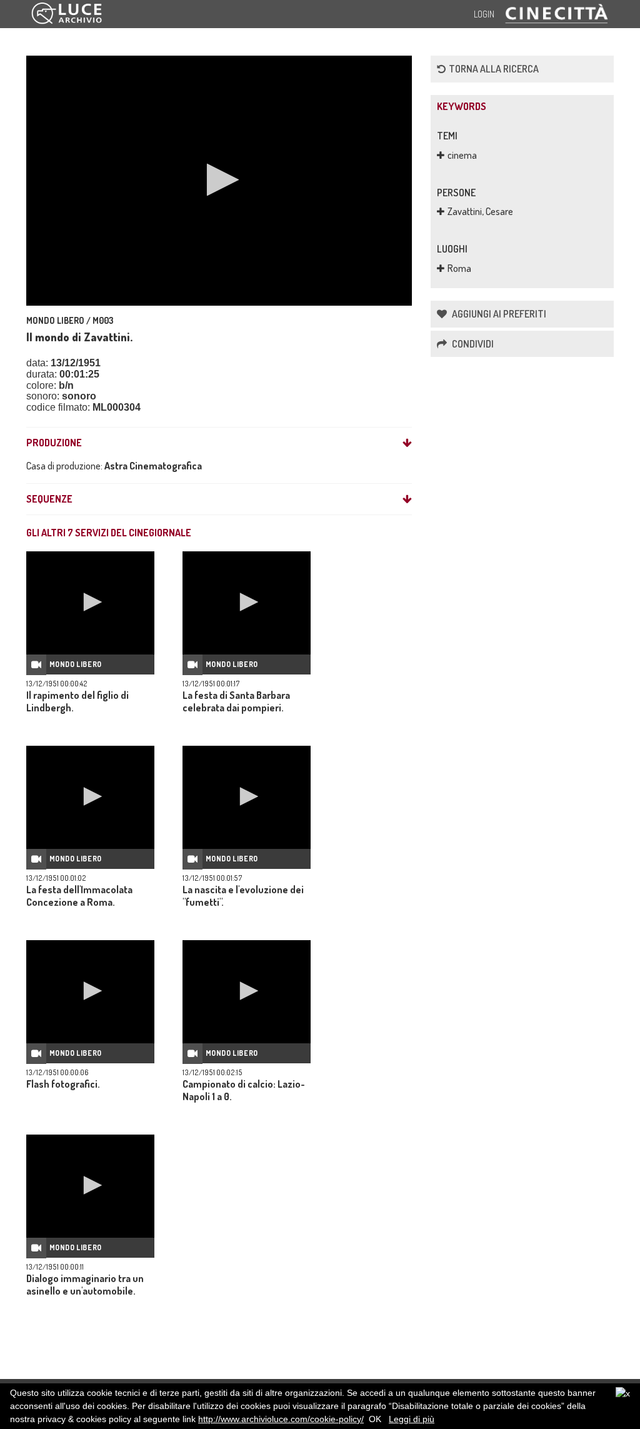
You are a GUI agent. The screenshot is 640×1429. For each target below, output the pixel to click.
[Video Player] (219, 181)
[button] (219, 180)
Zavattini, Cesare (480, 211)
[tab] (219, 443)
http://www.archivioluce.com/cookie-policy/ (281, 1419)
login (484, 14)
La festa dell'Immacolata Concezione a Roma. (79, 895)
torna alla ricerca (494, 69)
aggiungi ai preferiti (498, 314)
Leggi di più (411, 1419)
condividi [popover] (472, 344)
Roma (459, 268)
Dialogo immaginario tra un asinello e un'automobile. (85, 1284)
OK (375, 1419)
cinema (462, 155)
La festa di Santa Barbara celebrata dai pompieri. (236, 701)
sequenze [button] (49, 499)
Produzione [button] (54, 443)
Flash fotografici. (63, 1084)
